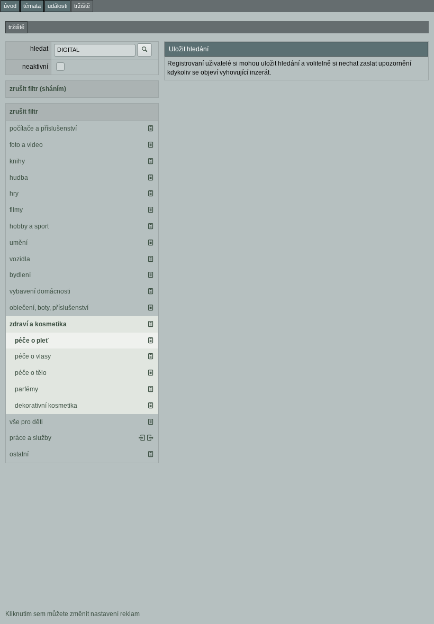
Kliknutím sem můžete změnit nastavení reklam (72, 614)
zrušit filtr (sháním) (38, 89)
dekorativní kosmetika (46, 405)
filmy (16, 210)
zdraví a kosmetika (38, 324)
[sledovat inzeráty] (150, 128)
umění (19, 242)
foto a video (26, 145)
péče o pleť (32, 340)
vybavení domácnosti (40, 291)
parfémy (26, 389)
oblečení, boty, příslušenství (49, 307)
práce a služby (30, 438)
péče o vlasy (33, 356)
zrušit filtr (24, 111)
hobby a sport (29, 226)
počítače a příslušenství (43, 128)
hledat (39, 48)
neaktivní (35, 66)
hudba (19, 177)
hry (14, 193)
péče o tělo (31, 373)
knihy (17, 161)
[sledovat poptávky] (142, 438)
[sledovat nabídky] (150, 438)
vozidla (20, 259)
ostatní (19, 454)
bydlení (20, 275)
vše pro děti (26, 422)
